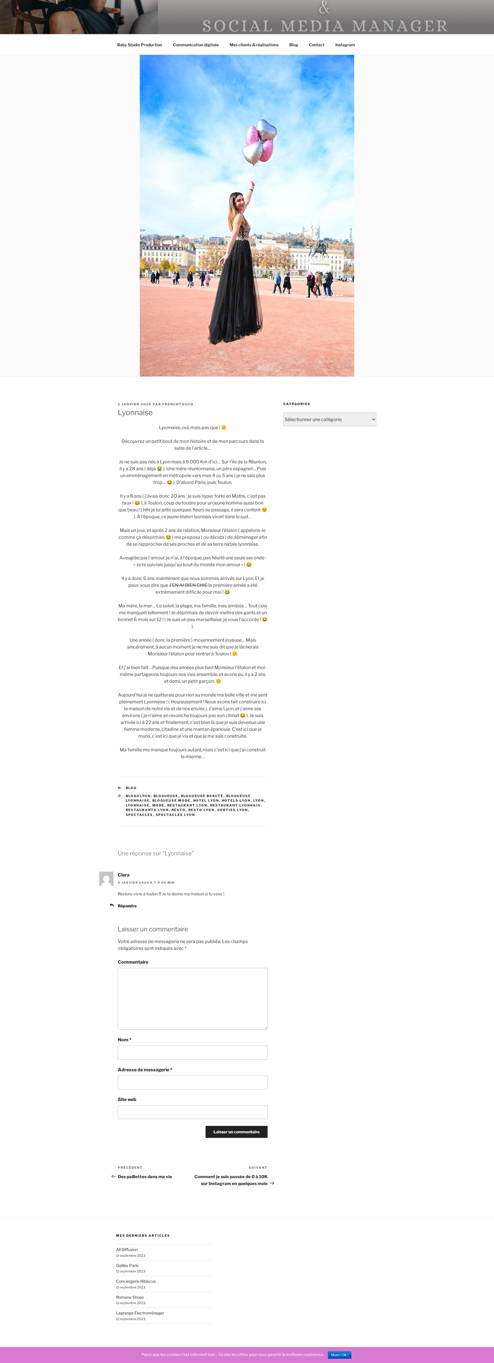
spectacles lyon (175, 815)
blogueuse (166, 796)
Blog (293, 44)
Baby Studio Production (139, 44)
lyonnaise (138, 805)
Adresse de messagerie (145, 1069)
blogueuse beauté (202, 796)
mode (158, 805)
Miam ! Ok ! (339, 1355)
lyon (258, 800)
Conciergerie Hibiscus (136, 1281)
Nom (125, 1039)
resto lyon (201, 810)
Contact (316, 44)
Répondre (127, 905)
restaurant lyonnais (235, 805)
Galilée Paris (127, 1265)
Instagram (345, 44)
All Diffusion (127, 1249)
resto (179, 810)
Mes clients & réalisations (254, 44)
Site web (127, 1099)
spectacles (139, 815)
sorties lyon (232, 810)
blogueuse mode (171, 800)
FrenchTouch (178, 404)
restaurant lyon (187, 805)
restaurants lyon (147, 810)
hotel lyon (206, 800)
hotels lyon (236, 800)
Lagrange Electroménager (140, 1312)
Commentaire (133, 962)
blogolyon (138, 796)
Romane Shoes (130, 1297)
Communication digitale (196, 44)
